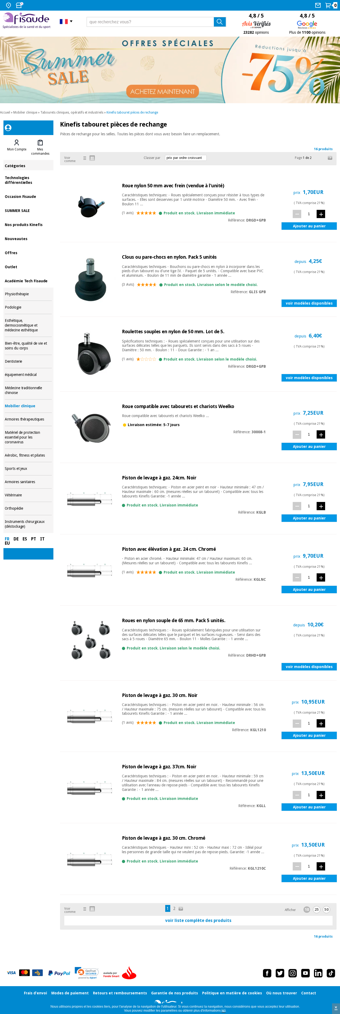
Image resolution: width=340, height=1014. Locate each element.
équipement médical (28, 374)
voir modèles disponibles (309, 303)
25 (316, 909)
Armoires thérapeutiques (28, 419)
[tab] (16, 147)
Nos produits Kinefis (28, 224)
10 (307, 909)
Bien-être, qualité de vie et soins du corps (28, 346)
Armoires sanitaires (28, 481)
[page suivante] (330, 158)
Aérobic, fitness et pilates (28, 455)
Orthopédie (28, 508)
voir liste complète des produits (198, 920)
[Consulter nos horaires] (20, 5)
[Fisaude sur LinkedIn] (318, 973)
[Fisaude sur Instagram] (292, 973)
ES (25, 538)
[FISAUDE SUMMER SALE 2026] (170, 70)
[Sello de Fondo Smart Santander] (121, 973)
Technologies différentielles (28, 179)
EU (7, 543)
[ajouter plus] (321, 214)
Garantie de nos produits (174, 993)
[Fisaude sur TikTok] (331, 973)
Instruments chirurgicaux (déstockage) (28, 524)
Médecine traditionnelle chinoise (28, 390)
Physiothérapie (28, 294)
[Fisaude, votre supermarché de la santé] (27, 21)
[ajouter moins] (297, 214)
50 (326, 909)
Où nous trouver (281, 993)
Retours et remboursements (120, 993)
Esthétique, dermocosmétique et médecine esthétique (28, 325)
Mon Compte (16, 149)
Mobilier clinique (25, 112)
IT (42, 538)
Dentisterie (28, 361)
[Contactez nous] (318, 5)
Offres (28, 252)
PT (33, 538)
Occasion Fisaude (28, 196)
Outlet (28, 266)
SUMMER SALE (28, 210)
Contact (308, 993)
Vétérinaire (28, 495)
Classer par (152, 158)
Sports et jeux (28, 468)
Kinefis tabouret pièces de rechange (132, 112)
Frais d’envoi (35, 993)
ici (224, 1010)
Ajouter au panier (309, 226)
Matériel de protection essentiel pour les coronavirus (28, 437)
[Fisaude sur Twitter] (280, 973)
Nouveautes (28, 238)
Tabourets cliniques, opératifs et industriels (71, 112)
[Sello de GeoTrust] (86, 973)
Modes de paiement (70, 993)
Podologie (28, 307)
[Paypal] (59, 973)
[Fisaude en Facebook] (267, 973)
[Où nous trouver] (9, 5)
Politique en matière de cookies (232, 993)
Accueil (5, 112)
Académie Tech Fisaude (28, 281)
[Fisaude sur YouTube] (305, 973)
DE (16, 538)
